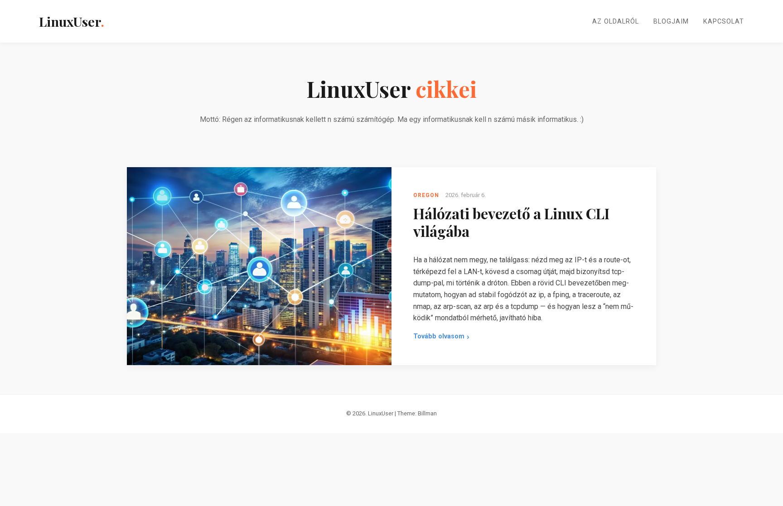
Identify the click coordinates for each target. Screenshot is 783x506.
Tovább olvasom (441, 338)
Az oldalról (615, 21)
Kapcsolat (723, 21)
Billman (427, 413)
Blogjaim (671, 21)
